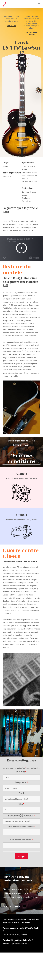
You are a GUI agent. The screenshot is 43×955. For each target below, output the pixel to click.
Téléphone (21, 782)
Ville (21, 803)
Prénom (21, 771)
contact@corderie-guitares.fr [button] (15, 934)
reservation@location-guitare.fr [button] (16, 943)
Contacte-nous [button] (12, 906)
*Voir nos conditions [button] (21, 458)
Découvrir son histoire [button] (31, 33)
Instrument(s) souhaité (21, 815)
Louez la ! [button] (11, 26)
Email (21, 793)
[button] (39, 4)
